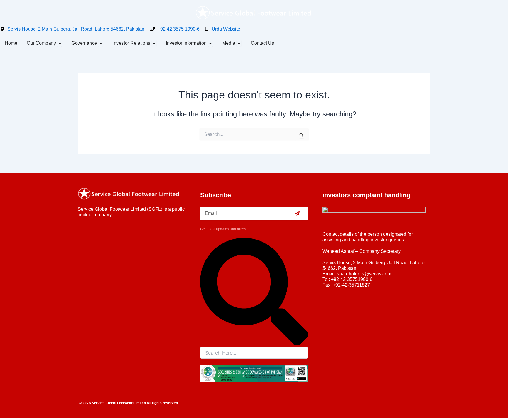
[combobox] (254, 353)
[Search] (254, 344)
